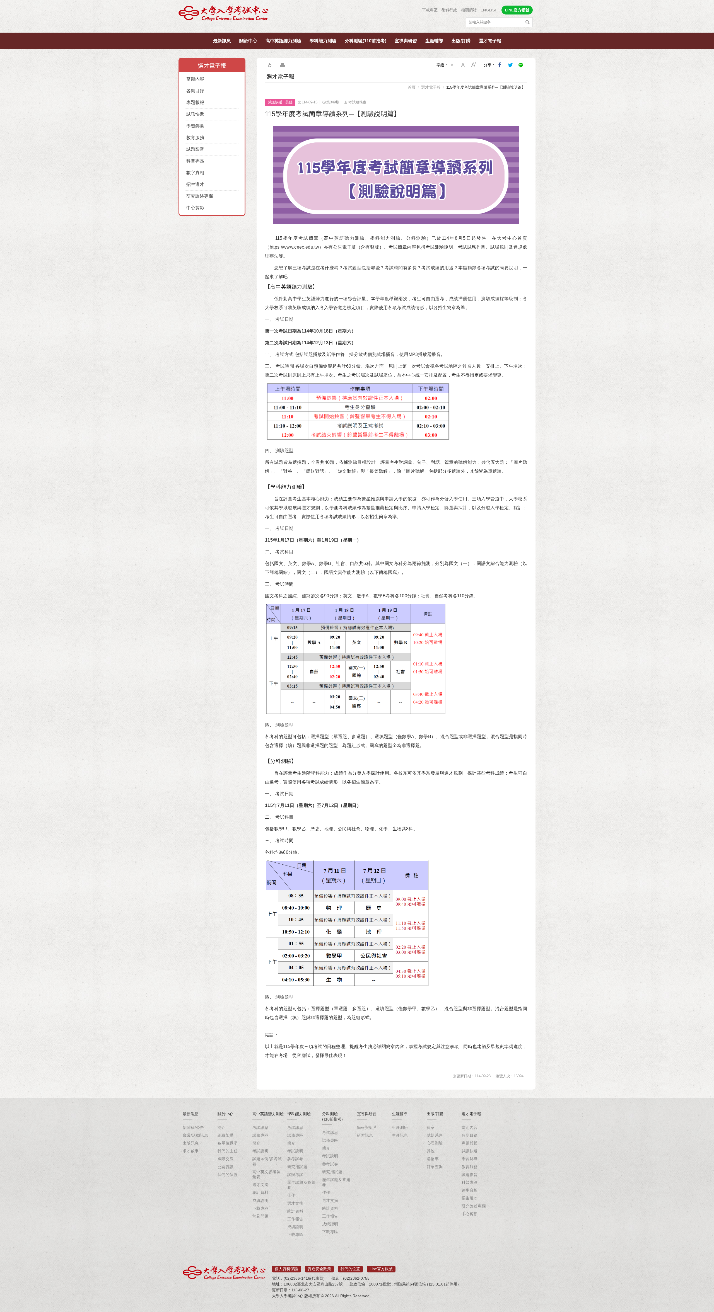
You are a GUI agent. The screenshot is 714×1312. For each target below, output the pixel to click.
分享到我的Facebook (499, 64)
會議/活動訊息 (195, 1135)
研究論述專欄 (199, 196)
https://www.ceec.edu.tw (294, 247)
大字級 (473, 64)
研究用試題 (297, 1167)
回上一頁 (269, 64)
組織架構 (226, 1135)
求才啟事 (191, 1151)
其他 (431, 1151)
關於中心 (248, 40)
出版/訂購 (461, 40)
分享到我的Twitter (510, 64)
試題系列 (435, 1135)
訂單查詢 (435, 1167)
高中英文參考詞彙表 (266, 1174)
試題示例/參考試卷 (267, 1161)
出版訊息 (191, 1143)
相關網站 (469, 10)
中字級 (463, 64)
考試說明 (260, 1151)
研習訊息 (365, 1135)
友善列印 (282, 64)
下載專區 (430, 10)
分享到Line (521, 64)
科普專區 (195, 161)
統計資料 (260, 1192)
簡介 (222, 1127)
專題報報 (195, 102)
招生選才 (195, 184)
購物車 (433, 1158)
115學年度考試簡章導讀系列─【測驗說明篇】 (485, 87)
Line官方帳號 (381, 1269)
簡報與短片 (367, 1127)
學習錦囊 (195, 125)
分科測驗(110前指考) (365, 40)
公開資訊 (226, 1167)
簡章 (431, 1127)
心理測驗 (435, 1143)
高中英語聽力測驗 (283, 40)
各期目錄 (195, 90)
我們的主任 (228, 1151)
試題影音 (195, 149)
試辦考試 (295, 1174)
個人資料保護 (286, 1269)
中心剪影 (195, 207)
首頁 (412, 87)
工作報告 (295, 1219)
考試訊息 (260, 1127)
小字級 (452, 64)
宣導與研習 (406, 40)
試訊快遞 (195, 114)
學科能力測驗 (323, 40)
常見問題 (260, 1216)
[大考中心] (223, 14)
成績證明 (260, 1200)
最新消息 (190, 1114)
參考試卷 (295, 1158)
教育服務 (195, 137)
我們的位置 (228, 1174)
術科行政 (449, 10)
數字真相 (195, 172)
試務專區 (260, 1135)
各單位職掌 (228, 1143)
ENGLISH (489, 10)
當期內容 (195, 79)
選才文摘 (260, 1184)
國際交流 (226, 1158)
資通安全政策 (319, 1269)
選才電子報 (490, 40)
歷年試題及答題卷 (301, 1185)
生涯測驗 (400, 1127)
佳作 (291, 1195)
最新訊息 (222, 40)
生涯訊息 (400, 1135)
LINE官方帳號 (517, 10)
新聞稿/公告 (193, 1127)
